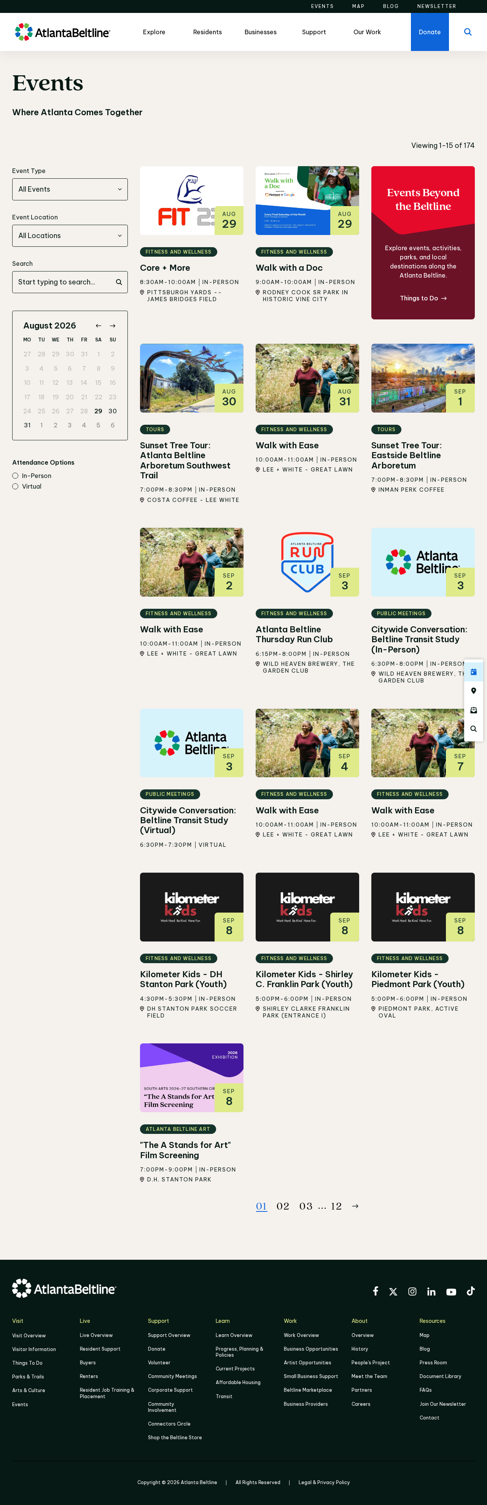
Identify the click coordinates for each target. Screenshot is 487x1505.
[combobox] (70, 189)
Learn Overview (234, 1335)
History (360, 1349)
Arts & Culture (28, 1390)
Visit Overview (29, 1335)
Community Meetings (172, 1376)
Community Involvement (162, 1407)
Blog (425, 1349)
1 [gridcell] (98, 354)
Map (425, 1335)
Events (20, 1404)
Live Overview (96, 1335)
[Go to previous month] (98, 326)
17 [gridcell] (27, 397)
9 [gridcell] (113, 368)
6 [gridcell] (70, 368)
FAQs (426, 1390)
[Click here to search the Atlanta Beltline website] (473, 728)
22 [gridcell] (98, 397)
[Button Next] (355, 1206)
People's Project (371, 1362)
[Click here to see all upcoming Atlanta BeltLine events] (473, 671)
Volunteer (159, 1362)
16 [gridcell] (113, 382)
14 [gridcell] (84, 382)
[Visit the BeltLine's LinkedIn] (431, 1293)
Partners (362, 1390)
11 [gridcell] (41, 382)
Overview (363, 1335)
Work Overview (301, 1335)
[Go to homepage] (62, 32)
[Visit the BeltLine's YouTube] (451, 1293)
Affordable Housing (238, 1382)
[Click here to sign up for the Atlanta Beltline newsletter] (473, 709)
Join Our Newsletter (443, 1404)
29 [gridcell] (56, 354)
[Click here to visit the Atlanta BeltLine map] (473, 690)
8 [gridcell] (98, 368)
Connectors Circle (169, 1424)
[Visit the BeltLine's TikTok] (471, 1292)
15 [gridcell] (98, 382)
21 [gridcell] (84, 397)
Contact (429, 1418)
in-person (36, 476)
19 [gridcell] (56, 397)
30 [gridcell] (70, 354)
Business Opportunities (311, 1349)
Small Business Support (311, 1376)
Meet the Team (369, 1376)
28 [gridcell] (41, 354)
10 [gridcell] (27, 382)
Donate (157, 1349)
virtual (31, 486)
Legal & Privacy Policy (324, 1482)
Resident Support (100, 1349)
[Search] (468, 32)
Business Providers (306, 1404)
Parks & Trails (28, 1377)
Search (22, 263)
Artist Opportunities (307, 1362)
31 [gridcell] (84, 354)
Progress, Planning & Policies (239, 1352)
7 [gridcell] (84, 368)
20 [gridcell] (70, 397)
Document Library (441, 1376)
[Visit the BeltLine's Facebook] (375, 1292)
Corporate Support (170, 1390)
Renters (89, 1376)
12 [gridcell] (56, 382)
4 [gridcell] (41, 368)
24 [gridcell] (27, 411)
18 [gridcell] (41, 397)
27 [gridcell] (27, 354)
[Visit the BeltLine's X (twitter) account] (393, 1293)
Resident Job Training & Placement (107, 1393)
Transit (224, 1396)
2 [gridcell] (113, 354)
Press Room (433, 1362)
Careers (361, 1404)
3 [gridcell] (27, 368)
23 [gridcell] (113, 397)
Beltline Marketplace (308, 1390)
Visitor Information (34, 1349)
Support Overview (169, 1335)
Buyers (88, 1362)
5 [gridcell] (56, 368)
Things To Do (27, 1363)
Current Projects (235, 1369)
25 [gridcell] (42, 411)
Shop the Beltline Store (175, 1437)
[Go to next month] (112, 326)
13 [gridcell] (70, 382)
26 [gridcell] (56, 411)
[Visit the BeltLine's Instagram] (412, 1293)
